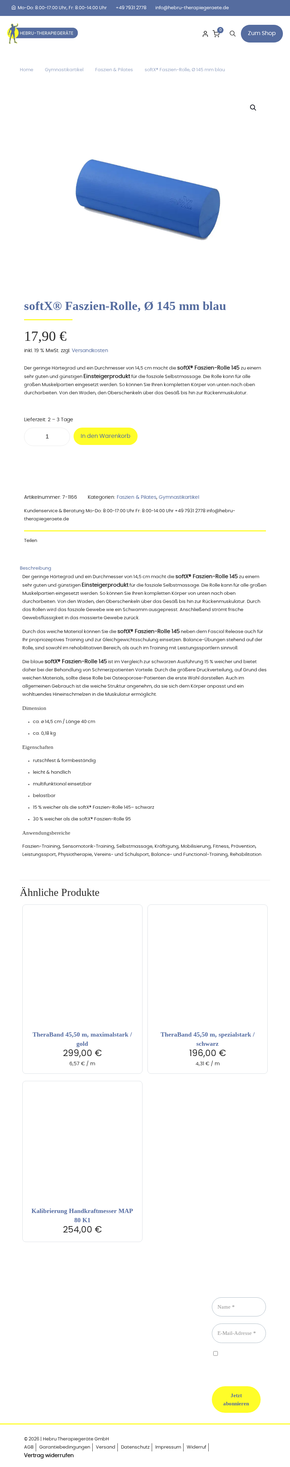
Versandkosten (90, 350)
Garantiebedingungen (64, 1447)
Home (26, 70)
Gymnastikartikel (64, 70)
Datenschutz (135, 1447)
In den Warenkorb (105, 436)
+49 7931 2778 (131, 8)
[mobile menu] (182, 34)
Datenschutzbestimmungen (244, 1360)
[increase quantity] (62, 436)
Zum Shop (262, 33)
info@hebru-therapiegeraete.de (192, 8)
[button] (253, 108)
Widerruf (196, 1447)
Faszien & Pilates (114, 70)
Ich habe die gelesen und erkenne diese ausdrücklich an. (244, 1362)
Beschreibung (35, 568)
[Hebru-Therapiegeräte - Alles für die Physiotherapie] (42, 33)
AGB (29, 1447)
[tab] (145, 568)
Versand (105, 1447)
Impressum (168, 1447)
